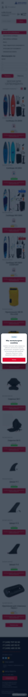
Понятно (14, 359)
